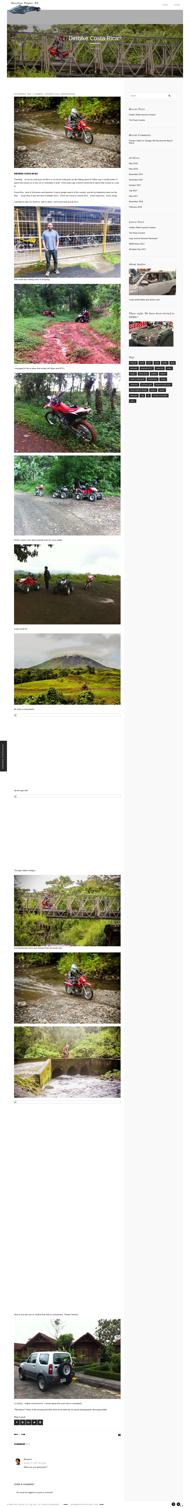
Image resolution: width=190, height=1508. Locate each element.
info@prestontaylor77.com (84, 1504)
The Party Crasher (137, 120)
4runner (133, 363)
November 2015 (136, 201)
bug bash (133, 368)
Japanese (134, 385)
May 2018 (133, 169)
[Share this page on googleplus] (28, 1422)
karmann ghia (146, 385)
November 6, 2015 (22, 94)
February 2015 (135, 207)
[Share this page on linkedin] (40, 1422)
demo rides (143, 374)
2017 (149, 363)
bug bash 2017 (146, 368)
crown (169, 368)
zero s (132, 401)
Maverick (28, 1459)
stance (162, 390)
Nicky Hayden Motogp (138, 390)
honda (163, 379)
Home (165, 5)
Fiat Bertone (152, 379)
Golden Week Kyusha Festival (142, 115)
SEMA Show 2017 (137, 244)
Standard (133, 396)
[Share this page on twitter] (34, 1422)
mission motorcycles (163, 385)
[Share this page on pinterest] (22, 1422)
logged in (32, 1492)
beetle (164, 363)
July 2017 (133, 190)
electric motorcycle (137, 379)
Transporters (67, 94)
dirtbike (154, 374)
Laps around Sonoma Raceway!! (143, 238)
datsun (132, 374)
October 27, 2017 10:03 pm (35, 1463)
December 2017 (136, 174)
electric (163, 374)
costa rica (159, 368)
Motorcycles (52, 94)
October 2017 (135, 185)
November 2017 (136, 180)
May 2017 (133, 196)
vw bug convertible (160, 396)
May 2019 (133, 163)
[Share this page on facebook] (17, 1422)
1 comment (38, 94)
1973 (142, 363)
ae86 (157, 363)
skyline (153, 390)
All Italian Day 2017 (137, 249)
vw (148, 396)
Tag (142, 396)
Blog (172, 363)
